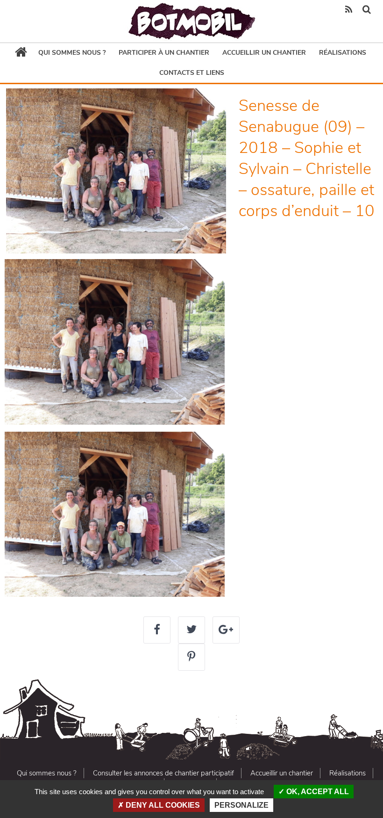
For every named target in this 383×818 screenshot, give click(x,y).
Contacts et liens (191, 72)
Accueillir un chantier (264, 52)
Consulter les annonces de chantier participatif (163, 773)
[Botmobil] (191, 21)
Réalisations (342, 52)
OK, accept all (316, 792)
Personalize (241, 805)
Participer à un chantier (164, 52)
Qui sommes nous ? (72, 52)
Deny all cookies (162, 805)
